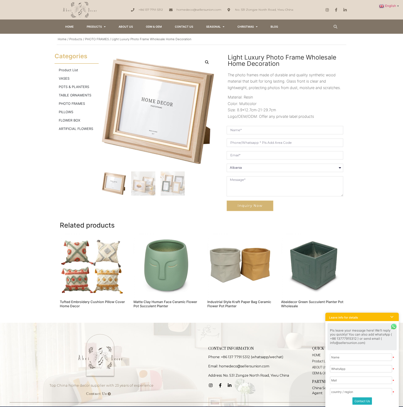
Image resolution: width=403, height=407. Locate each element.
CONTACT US (184, 26)
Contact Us (362, 401)
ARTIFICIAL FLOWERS (76, 129)
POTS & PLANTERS (74, 87)
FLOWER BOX (69, 120)
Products (94, 26)
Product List (68, 70)
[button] (98, 394)
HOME (69, 26)
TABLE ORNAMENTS (75, 95)
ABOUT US (126, 26)
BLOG (274, 26)
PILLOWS (66, 112)
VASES (64, 78)
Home (62, 39)
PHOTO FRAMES (97, 39)
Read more (72, 317)
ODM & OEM (154, 26)
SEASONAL (213, 26)
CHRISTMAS (245, 26)
